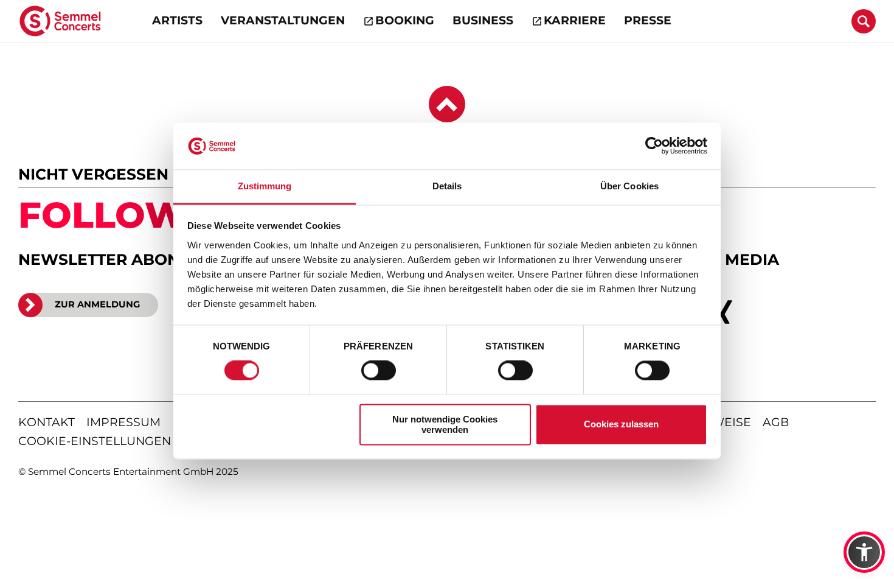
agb (776, 422)
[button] (864, 552)
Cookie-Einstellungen (94, 441)
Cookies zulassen (621, 424)
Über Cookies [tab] (629, 186)
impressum (123, 422)
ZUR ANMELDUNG (97, 304)
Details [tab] (447, 186)
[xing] (722, 312)
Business (482, 20)
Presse (647, 20)
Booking (404, 20)
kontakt (46, 422)
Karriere (575, 20)
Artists (177, 20)
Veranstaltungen (283, 20)
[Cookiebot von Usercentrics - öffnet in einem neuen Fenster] (654, 146)
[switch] (378, 370)
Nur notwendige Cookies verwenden (444, 424)
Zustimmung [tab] (265, 186)
